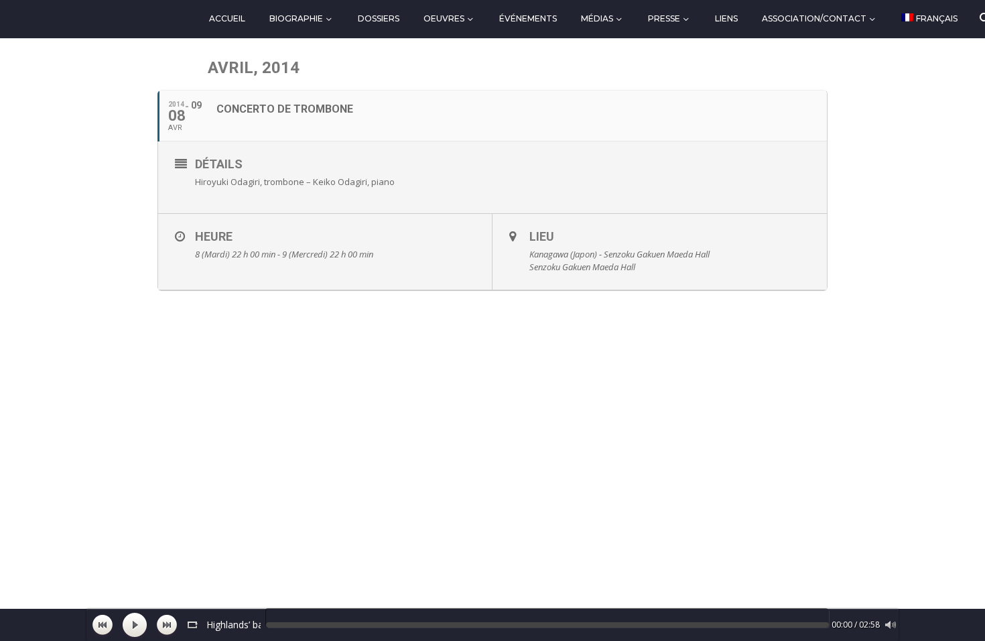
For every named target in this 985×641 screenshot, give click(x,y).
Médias (597, 18)
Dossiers (378, 18)
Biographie (296, 18)
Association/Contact (814, 18)
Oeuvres (443, 18)
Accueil (227, 18)
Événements (528, 18)
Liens (726, 18)
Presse (664, 18)
